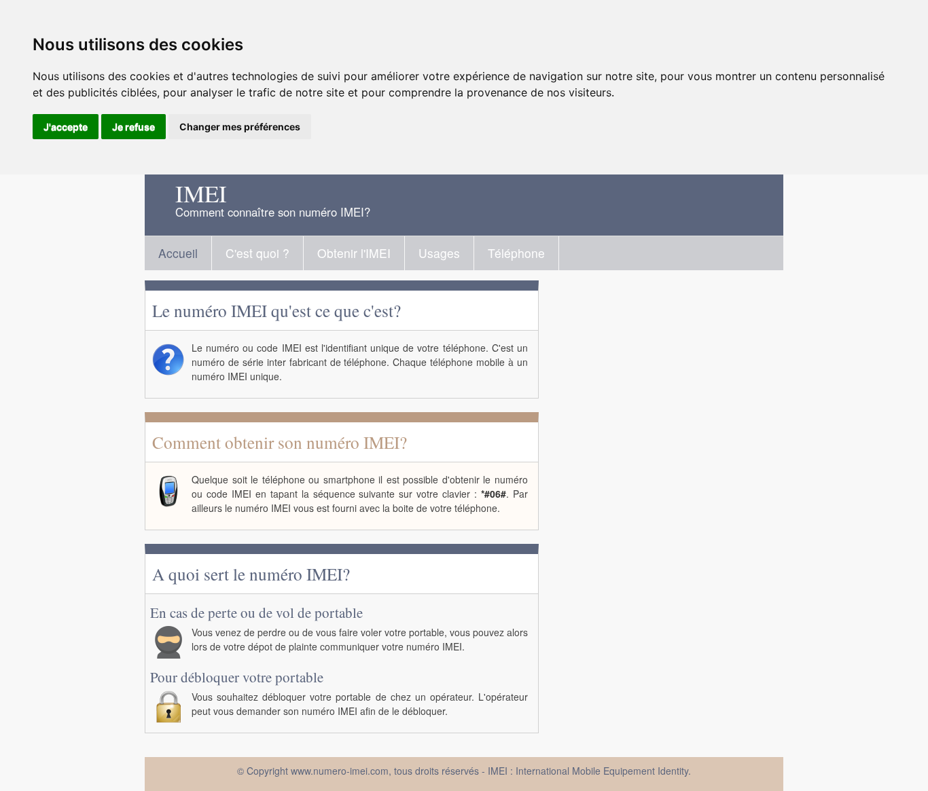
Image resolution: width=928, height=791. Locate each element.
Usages (439, 252)
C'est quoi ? (257, 252)
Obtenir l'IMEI (354, 252)
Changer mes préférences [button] (239, 126)
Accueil (178, 252)
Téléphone (516, 252)
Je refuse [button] (133, 126)
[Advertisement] (681, 487)
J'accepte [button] (65, 126)
